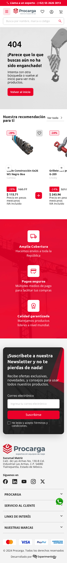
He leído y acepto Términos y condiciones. (30, 424)
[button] (38, 195)
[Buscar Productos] (61, 21)
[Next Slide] (61, 168)
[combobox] (33, 21)
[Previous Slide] (9, 168)
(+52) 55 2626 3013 (49, 3)
